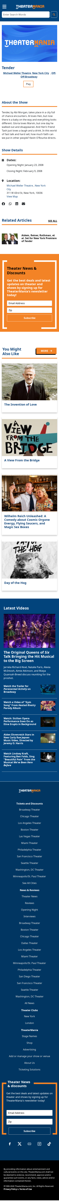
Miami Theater (29, 843)
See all (52, 221)
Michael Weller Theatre (20, 185)
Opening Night (29, 909)
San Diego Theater (29, 976)
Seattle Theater (29, 863)
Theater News (30, 896)
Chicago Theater (29, 816)
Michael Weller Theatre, (17, 73)
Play (28, 84)
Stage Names (29, 1036)
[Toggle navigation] (2, 6)
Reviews (29, 903)
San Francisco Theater (29, 856)
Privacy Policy (10, 1189)
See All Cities (29, 883)
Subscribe (29, 318)
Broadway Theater (29, 809)
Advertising (29, 1049)
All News (29, 1003)
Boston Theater (29, 829)
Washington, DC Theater (30, 869)
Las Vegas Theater (29, 836)
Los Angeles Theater (29, 823)
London (29, 1023)
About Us (29, 1063)
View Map (12, 196)
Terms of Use (25, 1189)
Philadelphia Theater (29, 849)
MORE (45, 351)
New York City (40, 73)
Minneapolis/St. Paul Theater (29, 876)
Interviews (30, 916)
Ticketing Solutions (29, 1069)
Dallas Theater (29, 943)
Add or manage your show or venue (29, 1056)
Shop (30, 1042)
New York (29, 1016)
